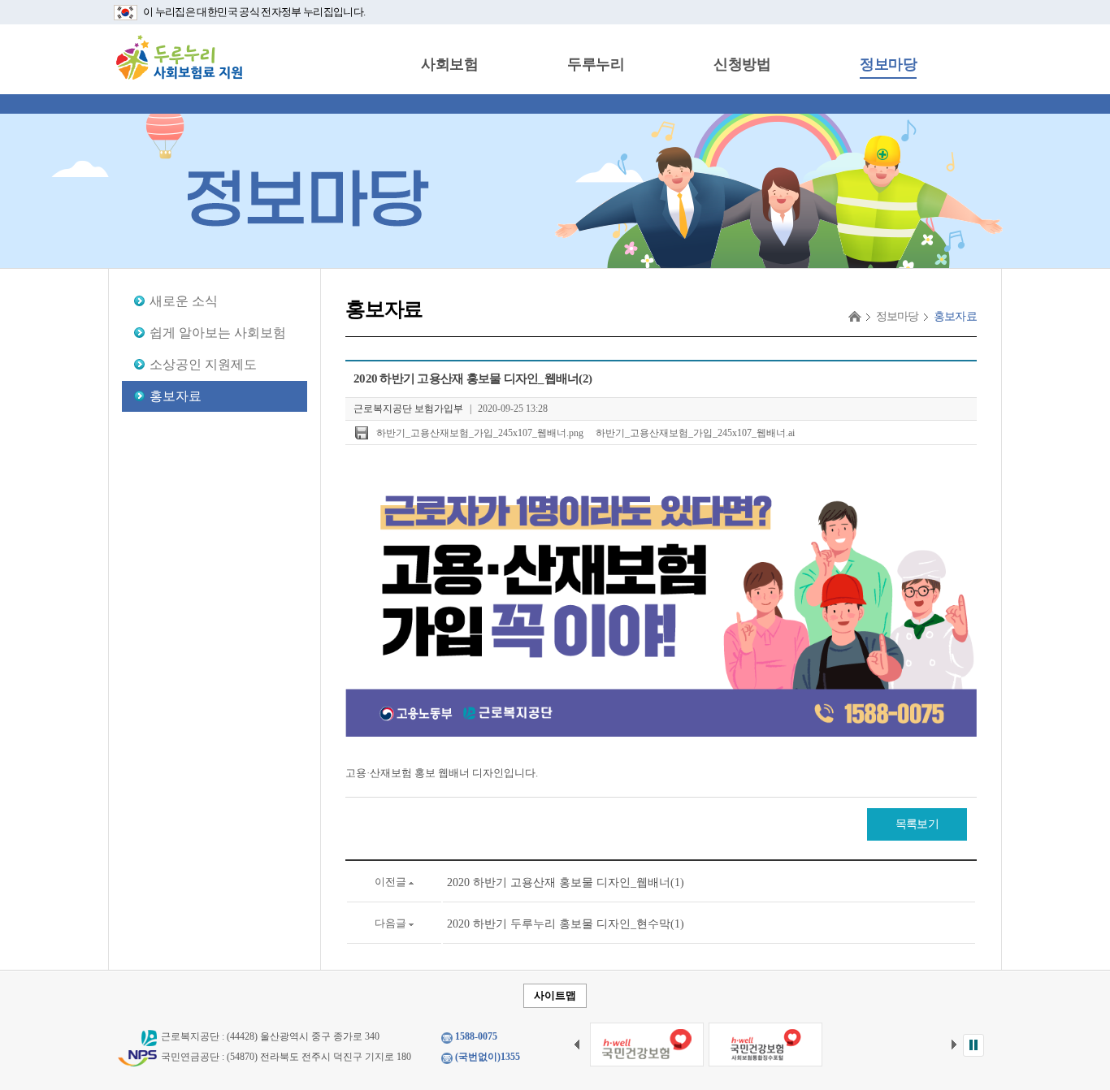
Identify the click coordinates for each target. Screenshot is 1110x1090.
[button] (973, 1045)
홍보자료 (176, 396)
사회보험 (449, 64)
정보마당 (888, 64)
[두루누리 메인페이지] (179, 56)
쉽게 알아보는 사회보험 (218, 333)
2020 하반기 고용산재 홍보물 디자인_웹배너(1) (565, 882)
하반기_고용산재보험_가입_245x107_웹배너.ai (695, 433)
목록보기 (917, 824)
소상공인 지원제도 (203, 364)
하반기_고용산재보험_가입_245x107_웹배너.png (479, 433)
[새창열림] (647, 1044)
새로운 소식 (184, 301)
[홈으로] (854, 316)
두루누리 (595, 64)
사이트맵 (555, 995)
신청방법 (741, 64)
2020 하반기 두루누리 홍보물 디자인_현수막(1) (565, 924)
